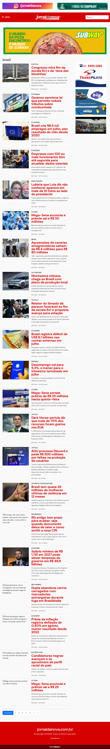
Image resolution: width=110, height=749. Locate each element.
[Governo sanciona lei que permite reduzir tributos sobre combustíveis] (16, 103)
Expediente (55, 738)
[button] (3, 17)
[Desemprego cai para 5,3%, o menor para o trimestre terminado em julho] (16, 370)
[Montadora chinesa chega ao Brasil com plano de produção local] (16, 281)
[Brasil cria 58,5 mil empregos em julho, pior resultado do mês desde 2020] (16, 131)
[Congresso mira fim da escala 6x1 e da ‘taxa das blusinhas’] (16, 73)
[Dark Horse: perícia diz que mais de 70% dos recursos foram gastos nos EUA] (16, 423)
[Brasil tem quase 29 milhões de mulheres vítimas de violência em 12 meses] (16, 492)
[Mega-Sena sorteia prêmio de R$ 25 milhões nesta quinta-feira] (16, 398)
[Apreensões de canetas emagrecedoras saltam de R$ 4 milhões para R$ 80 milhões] (16, 248)
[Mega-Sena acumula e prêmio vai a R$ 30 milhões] (16, 220)
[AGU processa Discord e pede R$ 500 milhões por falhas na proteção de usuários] (16, 456)
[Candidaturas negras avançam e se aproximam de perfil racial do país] (16, 655)
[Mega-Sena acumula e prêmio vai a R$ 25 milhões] (16, 682)
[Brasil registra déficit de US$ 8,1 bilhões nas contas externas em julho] (16, 339)
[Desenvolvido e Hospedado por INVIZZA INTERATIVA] (55, 747)
